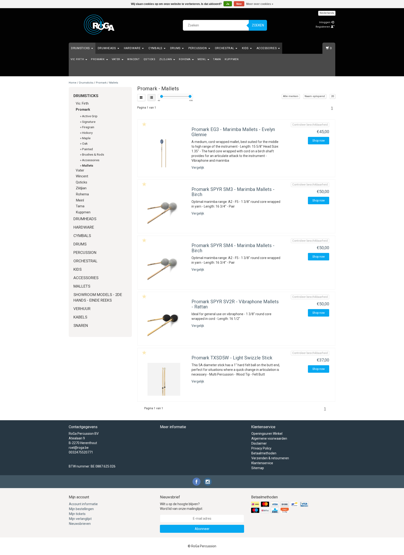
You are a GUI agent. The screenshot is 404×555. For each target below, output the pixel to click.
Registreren (323, 26)
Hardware (132, 48)
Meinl (202, 59)
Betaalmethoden (263, 453)
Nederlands (327, 13)
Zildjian (166, 59)
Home (72, 82)
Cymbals (155, 48)
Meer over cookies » (259, 4)
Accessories (267, 48)
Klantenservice (262, 463)
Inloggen (325, 22)
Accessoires (90, 160)
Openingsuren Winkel (266, 433)
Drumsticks (81, 48)
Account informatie (83, 504)
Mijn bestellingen (81, 509)
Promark (98, 59)
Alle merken (290, 96)
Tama (217, 59)
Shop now (318, 140)
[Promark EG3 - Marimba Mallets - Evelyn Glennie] (163, 150)
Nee (239, 4)
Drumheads (107, 48)
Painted (87, 149)
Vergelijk (197, 167)
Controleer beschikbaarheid (310, 124)
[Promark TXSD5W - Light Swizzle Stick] (163, 379)
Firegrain (88, 127)
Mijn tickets (77, 514)
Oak (85, 143)
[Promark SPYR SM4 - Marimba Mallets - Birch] (163, 267)
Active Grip (89, 116)
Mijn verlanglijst (80, 519)
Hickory (87, 133)
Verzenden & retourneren (270, 458)
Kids (245, 48)
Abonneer (202, 529)
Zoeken (258, 25)
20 (332, 96)
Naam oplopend (315, 96)
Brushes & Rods (93, 154)
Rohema (185, 59)
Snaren (80, 325)
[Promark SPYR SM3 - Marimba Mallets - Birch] (163, 210)
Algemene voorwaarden (269, 438)
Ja (227, 4)
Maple (86, 138)
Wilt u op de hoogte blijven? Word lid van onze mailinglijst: (181, 506)
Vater (116, 59)
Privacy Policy (261, 448)
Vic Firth (78, 59)
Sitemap (257, 468)
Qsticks (149, 59)
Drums (175, 48)
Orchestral (225, 48)
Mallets (113, 82)
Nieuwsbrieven (80, 524)
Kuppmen (232, 59)
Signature (88, 122)
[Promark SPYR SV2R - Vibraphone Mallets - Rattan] (163, 323)
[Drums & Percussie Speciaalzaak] (99, 24)
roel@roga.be (79, 447)
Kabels (80, 317)
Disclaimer (259, 443)
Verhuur (81, 308)
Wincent (133, 59)
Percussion (198, 48)
